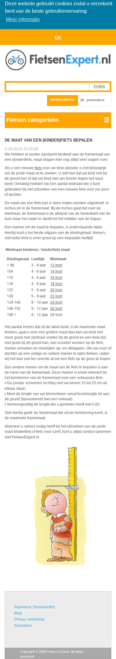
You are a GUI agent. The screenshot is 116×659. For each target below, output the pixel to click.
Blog (18, 613)
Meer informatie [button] (23, 19)
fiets (38, 168)
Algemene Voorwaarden (34, 607)
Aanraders (23, 625)
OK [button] (58, 37)
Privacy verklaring (29, 619)
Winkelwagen (62, 99)
